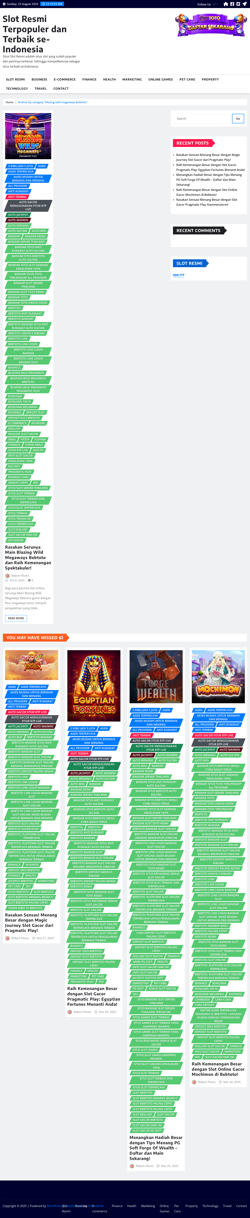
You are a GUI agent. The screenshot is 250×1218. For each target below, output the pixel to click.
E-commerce (65, 79)
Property (210, 79)
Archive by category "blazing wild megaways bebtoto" (52, 102)
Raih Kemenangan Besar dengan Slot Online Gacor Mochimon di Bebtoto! (218, 1069)
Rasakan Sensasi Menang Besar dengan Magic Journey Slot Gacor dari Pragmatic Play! (31, 922)
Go (238, 119)
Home (10, 102)
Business (39, 79)
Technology (17, 88)
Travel (41, 88)
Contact (61, 88)
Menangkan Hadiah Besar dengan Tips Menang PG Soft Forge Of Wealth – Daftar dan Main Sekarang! (209, 180)
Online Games (160, 79)
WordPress (54, 1206)
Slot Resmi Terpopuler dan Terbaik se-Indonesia (35, 33)
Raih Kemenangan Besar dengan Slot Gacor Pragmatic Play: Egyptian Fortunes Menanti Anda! (93, 996)
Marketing (132, 79)
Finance (89, 79)
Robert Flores (20, 575)
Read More (16, 618)
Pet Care (187, 79)
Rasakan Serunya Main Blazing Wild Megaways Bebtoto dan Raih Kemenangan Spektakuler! (28, 557)
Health (109, 79)
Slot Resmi (15, 79)
